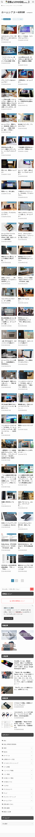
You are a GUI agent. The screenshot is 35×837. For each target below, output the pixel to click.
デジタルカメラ (8, 789)
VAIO (5, 748)
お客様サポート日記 (9, 759)
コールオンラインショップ (11, 763)
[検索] (32, 589)
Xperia (5, 752)
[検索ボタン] (2, 2)
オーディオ (7, 755)
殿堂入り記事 (7, 812)
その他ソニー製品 (8, 778)
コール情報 (7, 767)
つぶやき (6, 785)
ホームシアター (7, 19)
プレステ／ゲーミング (10, 797)
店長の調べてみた (8, 804)
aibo (5, 740)
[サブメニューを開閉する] (31, 748)
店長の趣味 (7, 808)
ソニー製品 (7, 774)
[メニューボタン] (33, 2)
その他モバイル (8, 782)
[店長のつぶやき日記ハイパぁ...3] (17, 2)
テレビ (5, 793)
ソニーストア (8, 618)
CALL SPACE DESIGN (10, 744)
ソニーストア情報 (8, 770)
